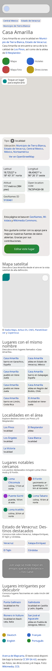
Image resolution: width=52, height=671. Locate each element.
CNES (31, 329)
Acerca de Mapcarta (13, 655)
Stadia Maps (11, 329)
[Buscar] (46, 8)
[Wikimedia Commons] (18, 225)
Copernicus (13, 332)
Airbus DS (22, 329)
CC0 (17, 666)
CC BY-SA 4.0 (29, 659)
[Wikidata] (12, 225)
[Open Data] (11, 212)
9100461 (8, 200)
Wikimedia (8, 666)
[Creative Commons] (36, 649)
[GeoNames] (6, 225)
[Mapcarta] (6, 8)
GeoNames (36, 216)
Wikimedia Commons (25, 220)
